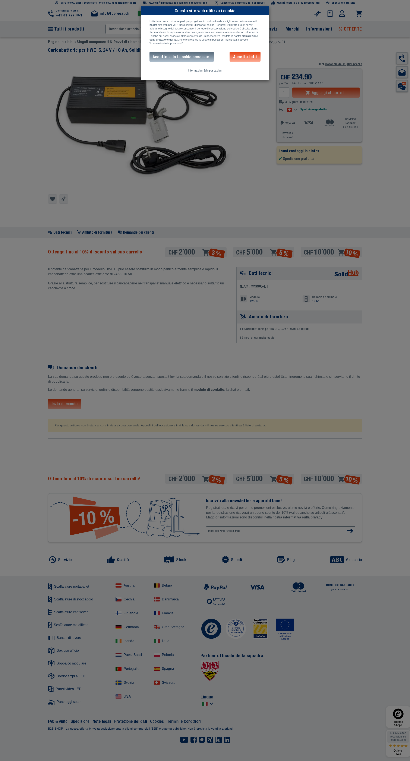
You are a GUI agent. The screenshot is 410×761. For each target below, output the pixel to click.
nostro (153, 24)
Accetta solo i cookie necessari (182, 56)
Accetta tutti (245, 56)
